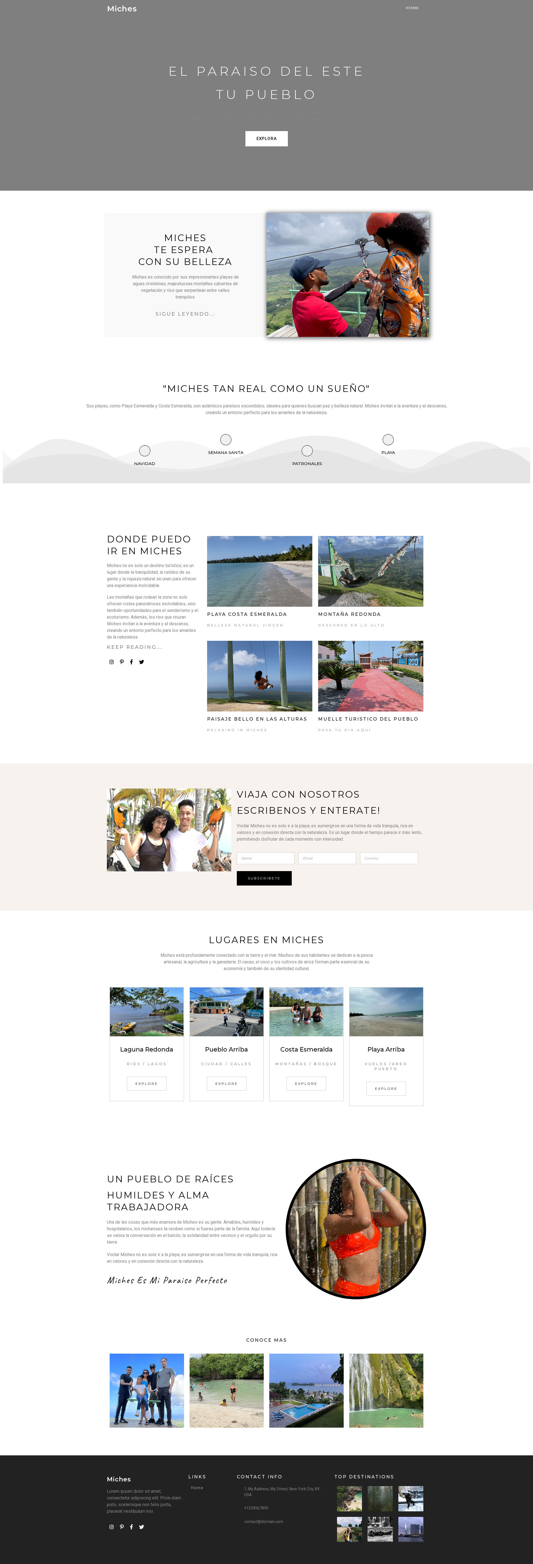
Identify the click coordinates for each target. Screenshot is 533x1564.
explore (146, 1083)
